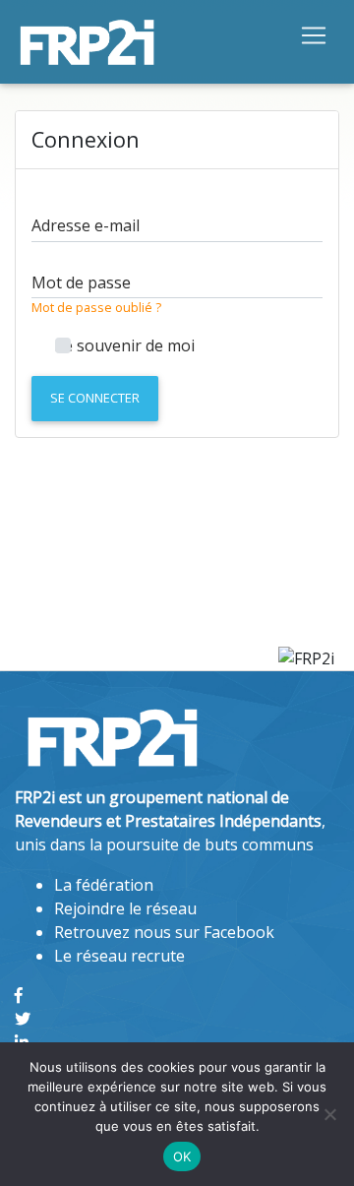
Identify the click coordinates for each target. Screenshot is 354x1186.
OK (182, 1156)
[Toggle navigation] (313, 34)
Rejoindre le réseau (125, 908)
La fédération (103, 885)
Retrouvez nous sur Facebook (164, 932)
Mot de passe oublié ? (96, 307)
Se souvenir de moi (125, 345)
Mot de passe (81, 282)
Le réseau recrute (119, 956)
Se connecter (95, 397)
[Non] (329, 1114)
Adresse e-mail (85, 225)
